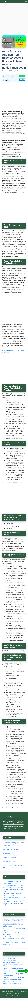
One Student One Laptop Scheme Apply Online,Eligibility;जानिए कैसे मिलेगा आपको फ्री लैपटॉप (14, 938)
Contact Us (11, 991)
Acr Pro (4, 2)
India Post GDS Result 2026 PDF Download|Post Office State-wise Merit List (13, 964)
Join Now (22, 76)
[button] (18, 1)
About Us (4, 991)
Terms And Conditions (20, 991)
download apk (20, 651)
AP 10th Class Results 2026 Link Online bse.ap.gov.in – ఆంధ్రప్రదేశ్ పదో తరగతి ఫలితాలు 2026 (13, 844)
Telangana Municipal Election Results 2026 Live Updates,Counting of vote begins (13, 969)
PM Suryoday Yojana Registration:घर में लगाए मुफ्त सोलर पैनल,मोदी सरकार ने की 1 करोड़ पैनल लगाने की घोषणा (13, 924)
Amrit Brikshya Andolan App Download (14, 807)
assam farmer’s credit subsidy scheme (12, 482)
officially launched (20, 151)
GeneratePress (20, 996)
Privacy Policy (17, 993)
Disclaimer (10, 993)
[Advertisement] (14, 19)
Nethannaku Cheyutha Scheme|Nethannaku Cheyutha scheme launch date (13, 865)
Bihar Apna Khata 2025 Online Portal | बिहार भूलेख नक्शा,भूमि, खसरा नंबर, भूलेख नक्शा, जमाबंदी (13, 903)
